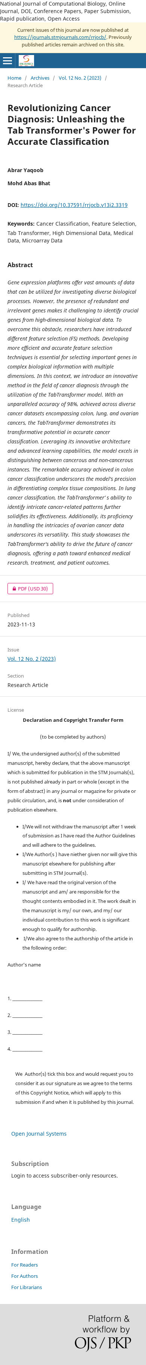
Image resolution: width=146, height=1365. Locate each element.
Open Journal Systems (39, 1133)
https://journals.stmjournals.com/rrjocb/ (60, 37)
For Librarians (26, 1287)
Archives (40, 77)
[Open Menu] (7, 60)
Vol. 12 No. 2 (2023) (80, 77)
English (20, 1219)
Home (14, 77)
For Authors (24, 1276)
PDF (27, 588)
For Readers (24, 1264)
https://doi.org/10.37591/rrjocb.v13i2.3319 (74, 204)
